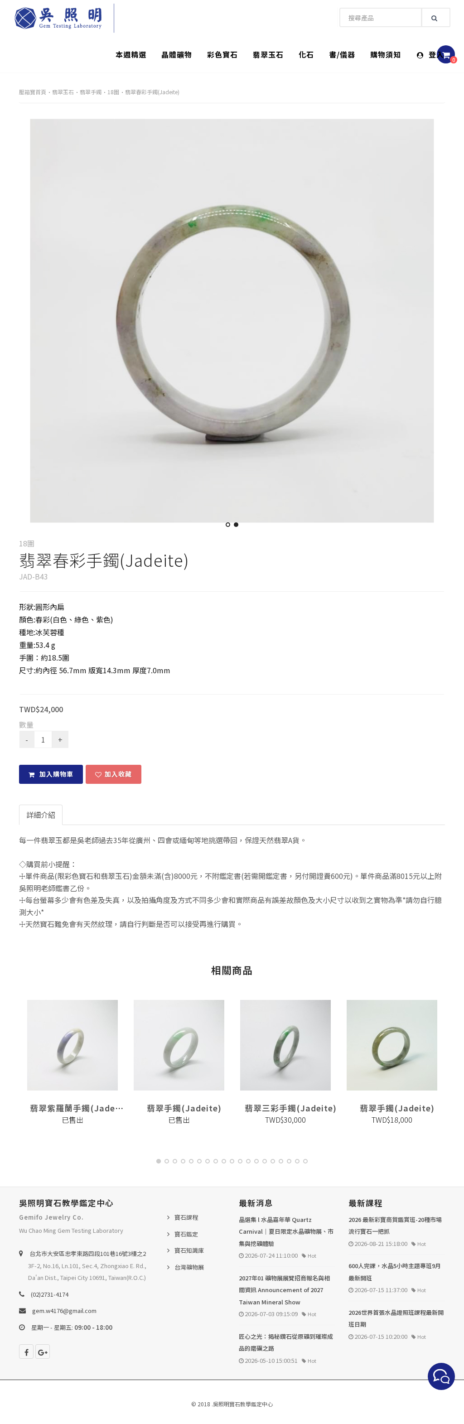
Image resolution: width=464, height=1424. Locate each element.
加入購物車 (55, 773)
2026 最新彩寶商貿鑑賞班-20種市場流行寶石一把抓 (395, 1225)
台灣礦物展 (189, 1267)
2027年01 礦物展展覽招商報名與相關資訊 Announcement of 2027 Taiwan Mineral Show (284, 1290)
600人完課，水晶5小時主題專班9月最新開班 (394, 1271)
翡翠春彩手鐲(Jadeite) (152, 92)
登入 (435, 54)
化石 (306, 54)
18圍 (113, 92)
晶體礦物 (176, 54)
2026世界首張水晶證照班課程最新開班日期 (396, 1318)
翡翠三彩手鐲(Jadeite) (291, 1108)
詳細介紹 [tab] (40, 814)
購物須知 (385, 54)
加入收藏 (118, 773)
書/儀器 (342, 54)
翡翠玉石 (268, 54)
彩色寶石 (222, 54)
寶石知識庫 (189, 1250)
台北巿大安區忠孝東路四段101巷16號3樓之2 (87, 1253)
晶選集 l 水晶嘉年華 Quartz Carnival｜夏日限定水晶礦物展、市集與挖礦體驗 (286, 1231)
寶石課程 (186, 1217)
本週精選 (131, 54)
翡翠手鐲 (91, 92)
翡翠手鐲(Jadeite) (184, 1108)
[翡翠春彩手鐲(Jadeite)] (232, 321)
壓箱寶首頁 (32, 92)
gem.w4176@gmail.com (64, 1310)
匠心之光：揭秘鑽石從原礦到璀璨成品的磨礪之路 (286, 1342)
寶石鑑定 (186, 1234)
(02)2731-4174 (49, 1294)
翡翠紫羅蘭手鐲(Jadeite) (80, 1108)
